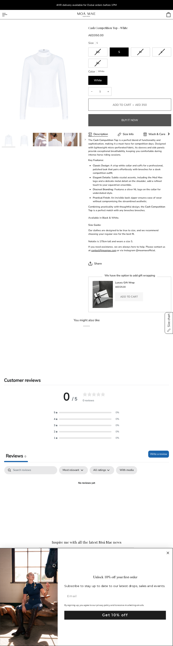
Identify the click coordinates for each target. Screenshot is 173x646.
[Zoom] (44, 78)
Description (100, 134)
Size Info (128, 134)
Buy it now (129, 120)
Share (98, 263)
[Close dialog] (168, 553)
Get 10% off (115, 615)
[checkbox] (126, 470)
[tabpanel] (86, 498)
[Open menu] (8, 14)
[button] (86, 412)
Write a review (158, 454)
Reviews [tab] (16, 456)
